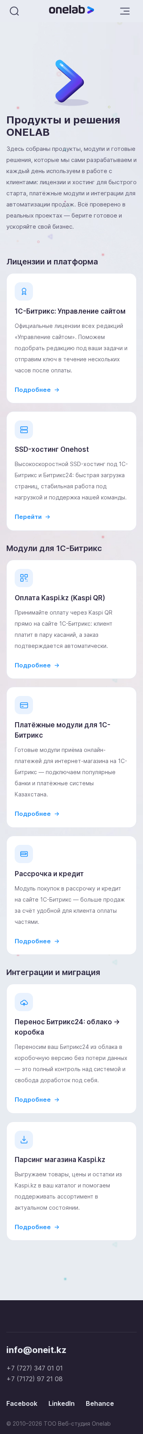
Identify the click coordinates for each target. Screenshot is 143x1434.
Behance (100, 1403)
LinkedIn (61, 1403)
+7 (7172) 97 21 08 (34, 1379)
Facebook (21, 1403)
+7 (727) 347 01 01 (34, 1368)
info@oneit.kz (36, 1350)
